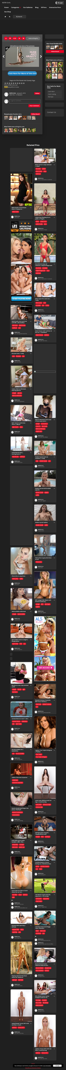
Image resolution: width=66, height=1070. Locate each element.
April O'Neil (15, 644)
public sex (21, 847)
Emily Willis (15, 844)
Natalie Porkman (47, 704)
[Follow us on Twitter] (5, 16)
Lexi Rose (38, 933)
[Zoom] (19, 38)
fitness (19, 689)
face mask (44, 426)
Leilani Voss (43, 221)
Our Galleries (28, 7)
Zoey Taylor (39, 901)
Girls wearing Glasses (19, 401)
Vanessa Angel (47, 804)
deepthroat (48, 968)
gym (24, 689)
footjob (38, 836)
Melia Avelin (15, 211)
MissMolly (45, 1002)
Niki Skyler (47, 604)
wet (13, 724)
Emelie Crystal (43, 461)
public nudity (39, 224)
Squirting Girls (17, 937)
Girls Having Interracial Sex (20, 333)
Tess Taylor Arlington (41, 757)
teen (45, 224)
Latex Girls (16, 432)
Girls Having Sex (18, 649)
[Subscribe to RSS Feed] (9, 16)
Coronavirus (44, 423)
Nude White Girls (18, 462)
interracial (14, 325)
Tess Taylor (39, 754)
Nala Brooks (22, 325)
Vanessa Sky (39, 807)
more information (47, 1065)
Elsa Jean (18, 356)
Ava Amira (38, 268)
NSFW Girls (6, 3)
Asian (37, 221)
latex (21, 427)
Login (61, 3)
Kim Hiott (20, 980)
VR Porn (44, 7)
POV (21, 644)
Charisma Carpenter (17, 782)
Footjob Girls (41, 842)
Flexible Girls (17, 114)
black (37, 931)
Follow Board (35, 114)
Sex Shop (7, 12)
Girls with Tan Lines (42, 340)
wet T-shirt (18, 724)
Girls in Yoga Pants (42, 907)
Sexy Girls (16, 217)
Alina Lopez (39, 303)
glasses (20, 393)
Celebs (16, 788)
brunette (38, 168)
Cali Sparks (39, 898)
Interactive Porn (55, 7)
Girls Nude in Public (42, 229)
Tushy (47, 305)
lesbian (47, 970)
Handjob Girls (17, 852)
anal (44, 303)
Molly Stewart (39, 1005)
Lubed (43, 168)
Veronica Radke (20, 753)
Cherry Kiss (39, 562)
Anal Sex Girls (41, 311)
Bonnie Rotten (39, 968)
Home (6, 7)
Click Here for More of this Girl (22, 73)
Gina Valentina (39, 970)
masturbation (15, 815)
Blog (36, 7)
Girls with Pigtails (42, 500)
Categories (15, 7)
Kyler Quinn (15, 427)
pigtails (46, 492)
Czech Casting (52, 94)
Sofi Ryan (47, 836)
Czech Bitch (51, 91)
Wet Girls (16, 729)
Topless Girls (41, 530)
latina (22, 929)
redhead (14, 328)
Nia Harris (14, 692)
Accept (57, 1065)
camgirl (14, 393)
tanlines (47, 335)
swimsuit (38, 174)
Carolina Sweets (45, 866)
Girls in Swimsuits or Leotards (45, 179)
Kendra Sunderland (17, 812)
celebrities (24, 721)
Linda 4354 (38, 804)
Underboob (17, 619)
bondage (38, 1000)
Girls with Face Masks (43, 437)
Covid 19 (38, 426)
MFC (42, 604)
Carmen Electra (16, 721)
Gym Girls (16, 697)
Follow (37, 93)
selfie (37, 495)
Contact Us (51, 112)
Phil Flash (50, 97)
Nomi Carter (39, 171)
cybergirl (14, 980)
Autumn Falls (15, 929)
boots (37, 866)
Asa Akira (14, 894)
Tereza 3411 (21, 1027)
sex (43, 305)
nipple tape (39, 431)
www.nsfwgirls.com (34, 38)
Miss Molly (38, 1002)
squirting (14, 932)
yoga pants (46, 898)
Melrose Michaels (16, 395)
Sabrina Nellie (21, 614)
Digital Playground (40, 270)
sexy (45, 171)
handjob (22, 844)
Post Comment (34, 106)
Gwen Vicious (39, 335)
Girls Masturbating (18, 820)
